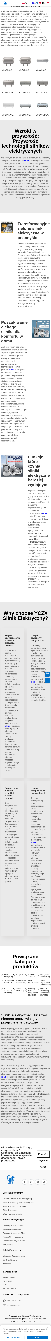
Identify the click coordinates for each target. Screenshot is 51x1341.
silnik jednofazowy (33, 981)
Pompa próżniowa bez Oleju (14, 1233)
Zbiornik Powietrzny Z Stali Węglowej (17, 1199)
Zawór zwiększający (21, 989)
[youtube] (40, 3)
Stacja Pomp (8, 1244)
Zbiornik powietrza (32, 975)
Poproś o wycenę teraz (43, 1155)
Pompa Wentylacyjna (13, 1219)
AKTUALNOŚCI (9, 1288)
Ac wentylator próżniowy (8, 990)
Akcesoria (7, 1264)
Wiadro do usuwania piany (13, 1214)
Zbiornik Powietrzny (13, 1193)
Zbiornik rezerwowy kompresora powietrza (45, 991)
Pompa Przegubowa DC (12, 1229)
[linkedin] (36, 3)
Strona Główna (9, 1278)
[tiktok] (43, 3)
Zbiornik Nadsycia (10, 1210)
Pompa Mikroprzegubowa (13, 1237)
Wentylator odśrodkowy (45, 975)
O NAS (6, 1285)
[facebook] (33, 3)
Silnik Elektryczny (8, 975)
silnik (27, 161)
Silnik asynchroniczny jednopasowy (45, 982)
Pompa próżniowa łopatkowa (14, 1225)
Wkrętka (19, 974)
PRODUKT (7, 1281)
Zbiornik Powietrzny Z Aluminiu (15, 1206)
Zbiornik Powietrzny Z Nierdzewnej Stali (18, 1203)
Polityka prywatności (28, 1321)
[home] (10, 1183)
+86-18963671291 (14, 1301)
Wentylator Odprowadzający (14, 1256)
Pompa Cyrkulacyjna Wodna (14, 1241)
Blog (40, 1321)
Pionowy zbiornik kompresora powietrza (33, 991)
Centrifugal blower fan (8, 981)
